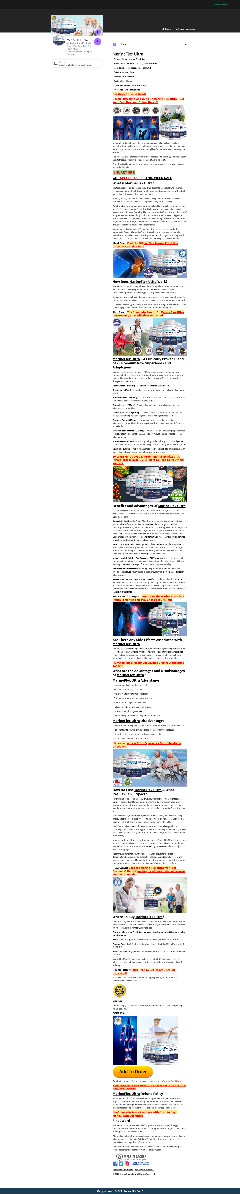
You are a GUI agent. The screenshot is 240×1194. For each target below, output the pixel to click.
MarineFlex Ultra (132, 164)
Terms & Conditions (172, 1081)
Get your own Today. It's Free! (120, 1191)
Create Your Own (221, 4)
